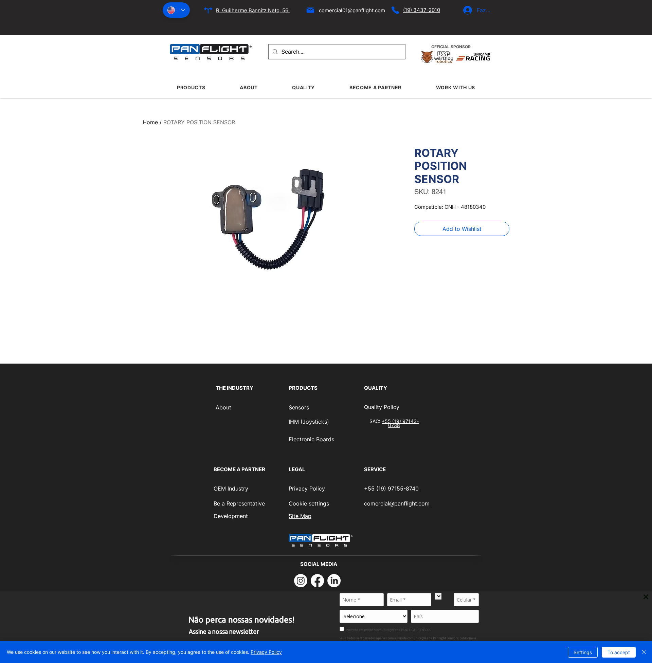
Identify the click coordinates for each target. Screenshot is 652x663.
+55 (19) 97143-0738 (400, 423)
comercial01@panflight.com (352, 10)
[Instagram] (300, 580)
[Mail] (310, 10)
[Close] (644, 652)
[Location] (208, 10)
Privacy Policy (266, 652)
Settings (583, 652)
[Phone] (395, 10)
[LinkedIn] (334, 580)
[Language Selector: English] (176, 10)
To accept (619, 652)
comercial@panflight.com (397, 503)
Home (150, 122)
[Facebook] (317, 580)
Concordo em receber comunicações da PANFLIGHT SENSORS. (387, 630)
